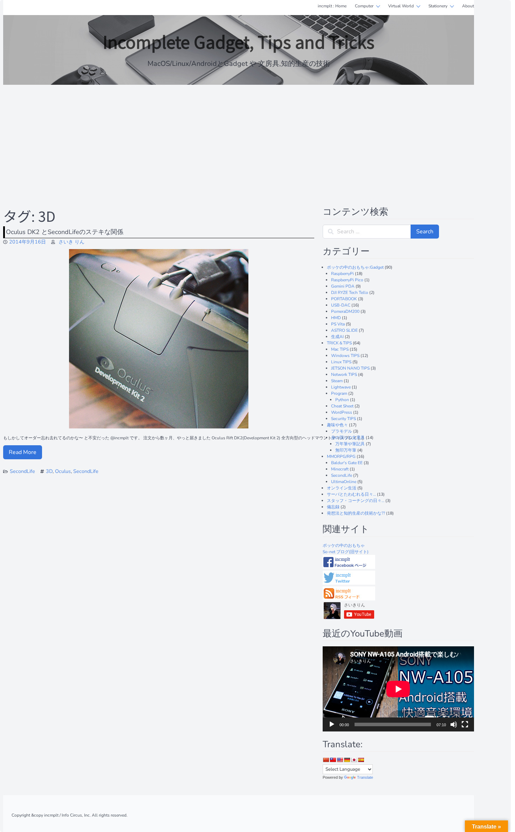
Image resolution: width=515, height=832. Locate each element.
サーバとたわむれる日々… (351, 494)
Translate (365, 777)
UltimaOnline (343, 481)
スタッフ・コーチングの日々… (355, 500)
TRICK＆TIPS (339, 343)
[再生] (331, 724)
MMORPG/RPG (341, 456)
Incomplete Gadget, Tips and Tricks (239, 41)
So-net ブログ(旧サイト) (346, 552)
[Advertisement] (238, 141)
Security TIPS (343, 418)
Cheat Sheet (342, 406)
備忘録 (333, 507)
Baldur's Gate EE (347, 463)
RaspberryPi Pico (347, 280)
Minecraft (340, 469)
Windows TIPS (345, 355)
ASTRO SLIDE (344, 330)
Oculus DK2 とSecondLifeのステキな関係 (64, 232)
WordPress (341, 412)
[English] (340, 760)
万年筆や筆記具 (350, 444)
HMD (336, 318)
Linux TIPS (341, 362)
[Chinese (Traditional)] (333, 760)
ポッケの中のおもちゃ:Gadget (355, 267)
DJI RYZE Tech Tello (349, 292)
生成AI (337, 336)
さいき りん (71, 241)
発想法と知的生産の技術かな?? (356, 513)
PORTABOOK (344, 299)
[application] (398, 688)
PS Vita (338, 324)
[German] (347, 760)
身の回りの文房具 (348, 437)
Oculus (63, 471)
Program (339, 393)
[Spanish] (361, 760)
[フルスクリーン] (464, 724)
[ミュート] (453, 724)
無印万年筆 (345, 450)
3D (49, 471)
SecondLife (22, 471)
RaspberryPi (342, 273)
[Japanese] (354, 760)
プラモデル (341, 431)
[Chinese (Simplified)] (326, 760)
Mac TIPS (340, 349)
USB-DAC (340, 305)
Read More (22, 452)
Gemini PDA (343, 286)
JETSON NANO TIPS (350, 368)
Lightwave (341, 387)
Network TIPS (344, 374)
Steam (337, 381)
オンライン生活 (341, 488)
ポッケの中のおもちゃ (344, 545)
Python (342, 400)
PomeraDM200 (345, 311)
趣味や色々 (337, 425)
